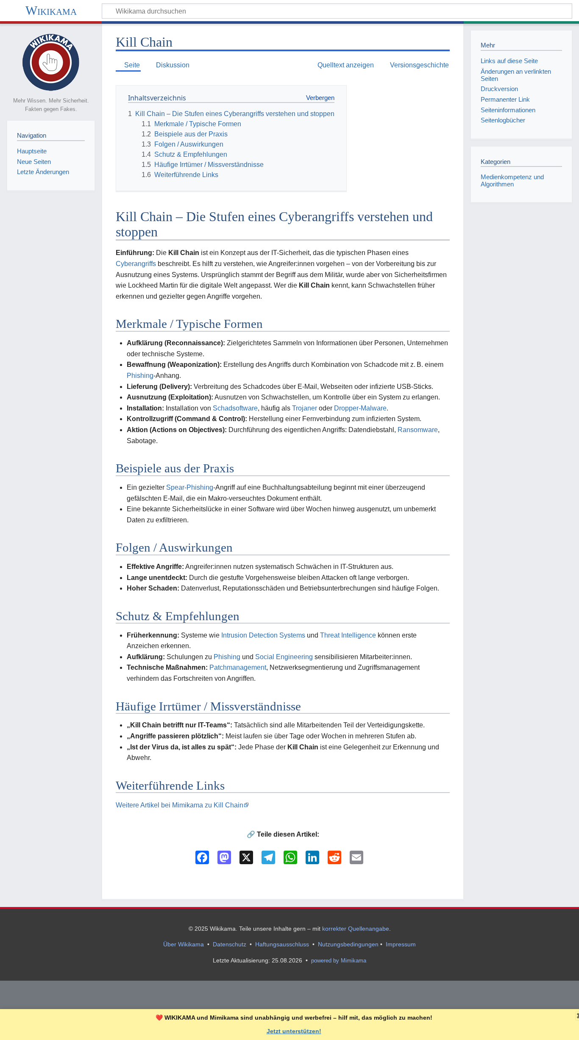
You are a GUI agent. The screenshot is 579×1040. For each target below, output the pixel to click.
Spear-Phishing (189, 487)
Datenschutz (229, 944)
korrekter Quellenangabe (355, 928)
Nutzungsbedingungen (348, 944)
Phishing (140, 375)
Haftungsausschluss (282, 944)
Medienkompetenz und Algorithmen (512, 180)
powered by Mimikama (338, 960)
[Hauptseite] (51, 61)
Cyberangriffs (136, 263)
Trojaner (304, 408)
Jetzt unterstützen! (294, 1031)
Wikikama (51, 10)
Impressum (401, 944)
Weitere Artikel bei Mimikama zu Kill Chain (179, 805)
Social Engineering (284, 656)
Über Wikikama (183, 944)
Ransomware (418, 429)
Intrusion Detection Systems (263, 635)
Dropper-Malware (360, 408)
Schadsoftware (235, 408)
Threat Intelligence (348, 635)
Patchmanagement (237, 667)
